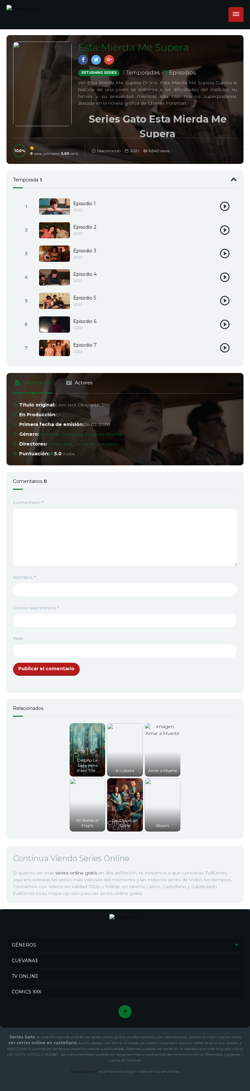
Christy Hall (59, 444)
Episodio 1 (84, 203)
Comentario (28, 502)
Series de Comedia (60, 434)
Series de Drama (103, 434)
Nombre (24, 577)
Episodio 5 (84, 298)
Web (18, 638)
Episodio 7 (85, 345)
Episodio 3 (84, 251)
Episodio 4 (85, 274)
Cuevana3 (25, 961)
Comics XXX (26, 992)
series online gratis (76, 873)
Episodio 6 (84, 321)
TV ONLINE (25, 976)
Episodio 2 (84, 227)
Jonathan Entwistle (95, 444)
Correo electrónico (36, 608)
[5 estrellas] (32, 148)
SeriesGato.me (83, 1071)
